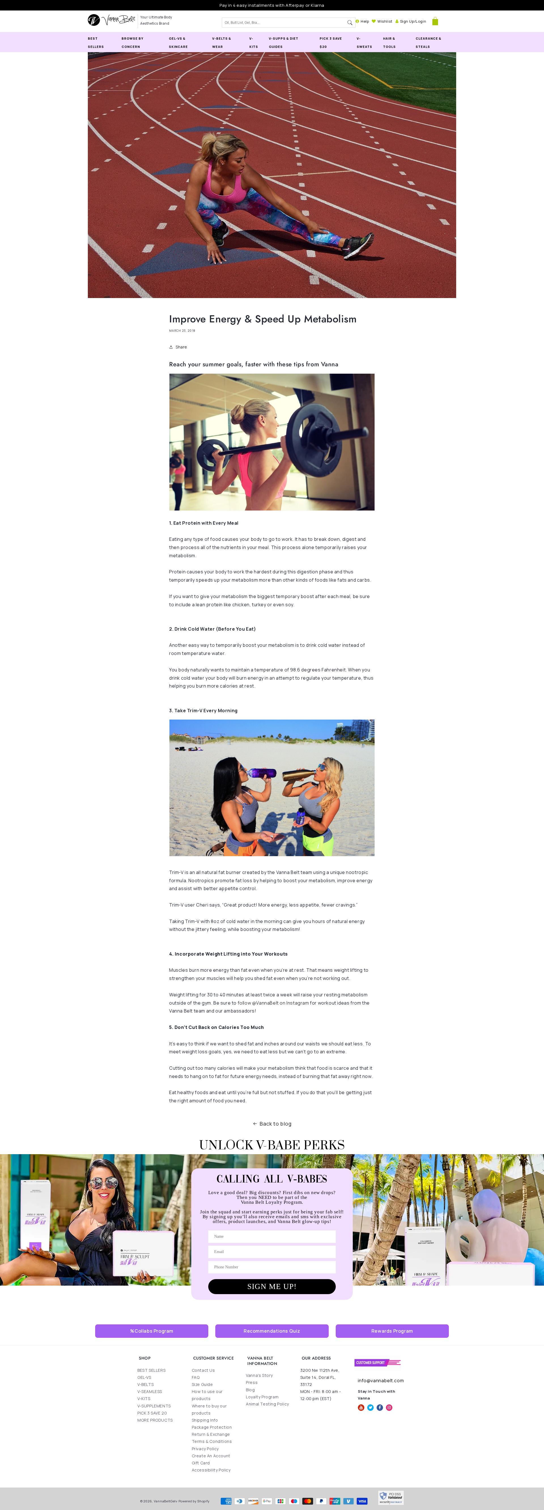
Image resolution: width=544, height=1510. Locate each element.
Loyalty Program (262, 1397)
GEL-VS (144, 1377)
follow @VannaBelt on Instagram (273, 1003)
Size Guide (202, 1384)
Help (365, 21)
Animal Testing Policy (267, 1404)
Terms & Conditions (212, 1441)
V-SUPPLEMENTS (154, 1406)
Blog (250, 1389)
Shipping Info (205, 1420)
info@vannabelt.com (381, 1380)
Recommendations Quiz (272, 1331)
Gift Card (201, 1463)
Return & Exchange (211, 1434)
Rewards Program (392, 1331)
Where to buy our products (209, 1409)
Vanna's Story (259, 1375)
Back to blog (275, 1123)
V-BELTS (145, 1384)
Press (252, 1382)
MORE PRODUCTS (155, 1420)
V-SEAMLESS (149, 1391)
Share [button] (181, 347)
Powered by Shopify (194, 1501)
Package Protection (212, 1427)
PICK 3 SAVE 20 (152, 1413)
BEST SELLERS (151, 1370)
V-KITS (143, 1398)
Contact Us (203, 1370)
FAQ (196, 1377)
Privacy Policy (205, 1448)
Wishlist (384, 21)
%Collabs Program (151, 1331)
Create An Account (211, 1455)
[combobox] (283, 22)
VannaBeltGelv (166, 1501)
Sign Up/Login (413, 21)
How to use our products (207, 1395)
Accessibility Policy (211, 1470)
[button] (435, 21)
